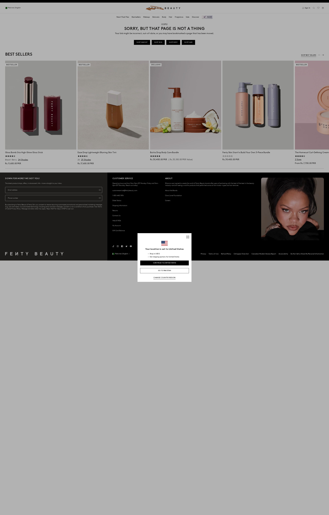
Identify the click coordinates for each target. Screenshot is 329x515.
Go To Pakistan (164, 270)
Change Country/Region (164, 277)
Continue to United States (164, 263)
